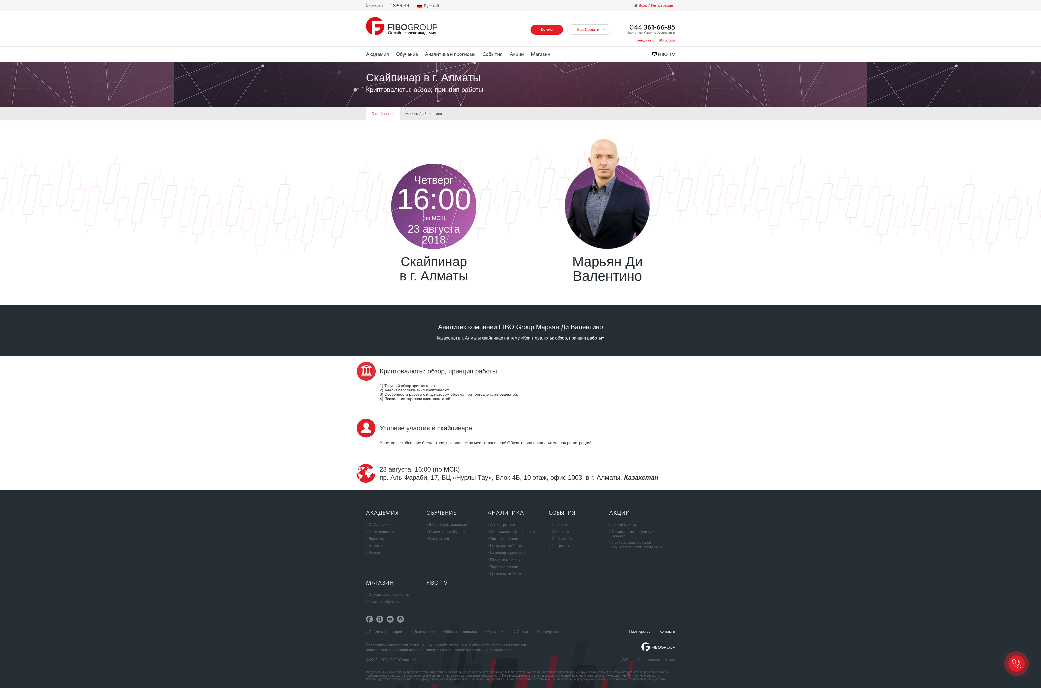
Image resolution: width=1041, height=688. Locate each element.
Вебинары (559, 524)
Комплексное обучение (448, 531)
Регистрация (662, 6)
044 (652, 27)
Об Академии (380, 524)
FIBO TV (666, 54)
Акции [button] (517, 54)
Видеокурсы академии (448, 524)
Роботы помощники (461, 631)
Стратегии (497, 631)
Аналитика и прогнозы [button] (450, 54)
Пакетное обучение (385, 601)
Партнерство (639, 631)
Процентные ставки (506, 560)
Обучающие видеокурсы (389, 594)
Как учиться (439, 538)
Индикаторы (423, 631)
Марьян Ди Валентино (423, 113)
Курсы (547, 29)
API (625, 659)
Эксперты (377, 538)
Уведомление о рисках (656, 659)
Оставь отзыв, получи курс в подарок (635, 533)
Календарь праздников (509, 553)
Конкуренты (549, 631)
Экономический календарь (512, 531)
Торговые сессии (504, 538)
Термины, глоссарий (385, 631)
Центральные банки (506, 545)
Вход (643, 6)
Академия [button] (377, 54)
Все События (590, 29)
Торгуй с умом (624, 524)
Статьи (522, 631)
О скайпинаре (382, 113)
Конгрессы (560, 545)
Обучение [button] (407, 54)
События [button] (493, 54)
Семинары (560, 531)
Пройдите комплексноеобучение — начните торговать (637, 544)
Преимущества (381, 531)
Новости (376, 545)
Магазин (540, 54)
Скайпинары (561, 538)
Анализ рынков (502, 524)
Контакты (374, 6)
